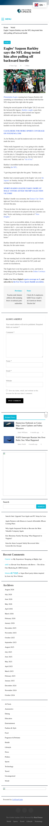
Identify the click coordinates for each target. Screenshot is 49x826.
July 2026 (8, 594)
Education (8, 718)
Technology (9, 766)
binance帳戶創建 (11, 573)
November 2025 (11, 633)
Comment (10, 332)
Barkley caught (27, 110)
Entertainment (10, 723)
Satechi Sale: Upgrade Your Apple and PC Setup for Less (25, 516)
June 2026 (8, 599)
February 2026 (10, 618)
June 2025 (8, 657)
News (7, 752)
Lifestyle (8, 747)
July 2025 (8, 652)
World (7, 42)
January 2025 (10, 681)
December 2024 (10, 686)
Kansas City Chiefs (37, 199)
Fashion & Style (10, 728)
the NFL (14, 167)
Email (9, 371)
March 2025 (9, 671)
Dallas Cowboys (39, 271)
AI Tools (8, 704)
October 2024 (10, 695)
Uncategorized (10, 776)
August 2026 (9, 590)
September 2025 (11, 642)
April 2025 (9, 666)
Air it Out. (28, 159)
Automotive (9, 709)
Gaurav (7, 559)
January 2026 (10, 623)
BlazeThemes (38, 817)
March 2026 (9, 614)
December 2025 (10, 628)
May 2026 (8, 604)
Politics (7, 757)
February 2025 (10, 676)
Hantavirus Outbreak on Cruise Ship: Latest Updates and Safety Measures (29, 426)
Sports (7, 762)
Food (7, 733)
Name (9, 361)
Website (9, 381)
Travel (7, 771)
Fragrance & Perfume (12, 738)
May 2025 (8, 662)
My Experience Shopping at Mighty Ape (27, 559)
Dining (7, 714)
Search (6, 502)
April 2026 (9, 609)
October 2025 (10, 638)
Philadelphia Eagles (11, 97)
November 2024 (11, 690)
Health (7, 742)
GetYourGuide (17, 800)
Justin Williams (22, 432)
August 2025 (9, 647)
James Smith (22, 444)
